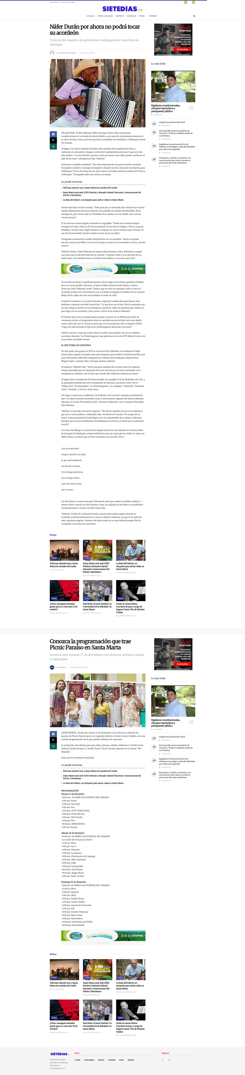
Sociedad (131, 16)
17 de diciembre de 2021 (79, 667)
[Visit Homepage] (122, 8)
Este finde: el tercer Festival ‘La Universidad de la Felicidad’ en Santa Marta (97, 607)
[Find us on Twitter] (189, 2)
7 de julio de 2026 (57, 570)
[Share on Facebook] (53, 134)
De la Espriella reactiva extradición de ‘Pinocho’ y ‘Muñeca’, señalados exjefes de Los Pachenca (176, 133)
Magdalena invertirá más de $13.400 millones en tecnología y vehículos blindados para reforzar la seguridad (177, 146)
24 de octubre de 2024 (59, 613)
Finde (142, 16)
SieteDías (61, 667)
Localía (90, 16)
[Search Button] (194, 16)
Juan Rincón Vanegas (66, 53)
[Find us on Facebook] (185, 2)
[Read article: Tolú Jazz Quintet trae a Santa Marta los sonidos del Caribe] (64, 550)
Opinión (153, 16)
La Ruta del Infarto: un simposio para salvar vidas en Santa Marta (93, 200)
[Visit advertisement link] (103, 269)
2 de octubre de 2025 (92, 575)
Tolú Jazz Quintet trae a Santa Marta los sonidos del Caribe (90, 188)
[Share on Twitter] (53, 140)
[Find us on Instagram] (193, 2)
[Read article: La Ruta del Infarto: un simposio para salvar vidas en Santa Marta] (130, 550)
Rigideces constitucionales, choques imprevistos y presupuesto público (165, 108)
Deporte (120, 16)
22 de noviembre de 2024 (126, 572)
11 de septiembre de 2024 (126, 616)
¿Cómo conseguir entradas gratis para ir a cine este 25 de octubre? (63, 607)
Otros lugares (105, 16)
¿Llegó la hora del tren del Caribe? (172, 122)
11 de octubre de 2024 (92, 613)
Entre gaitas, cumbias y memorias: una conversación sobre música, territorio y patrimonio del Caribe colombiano (175, 160)
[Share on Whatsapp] (53, 146)
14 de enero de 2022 (87, 53)
